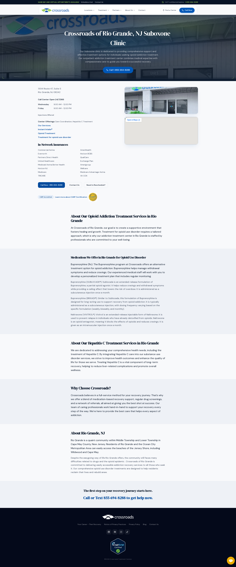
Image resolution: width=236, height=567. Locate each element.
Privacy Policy (134, 524)
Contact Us (99, 2)
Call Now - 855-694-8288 (51, 185)
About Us (129, 10)
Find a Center (170, 10)
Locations (88, 10)
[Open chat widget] (231, 561)
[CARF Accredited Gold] (93, 197)
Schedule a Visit (87, 2)
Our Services (44, 125)
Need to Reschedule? (96, 185)
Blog (144, 524)
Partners (116, 10)
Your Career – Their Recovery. (89, 524)
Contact (141, 10)
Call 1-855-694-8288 (119, 70)
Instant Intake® (45, 129)
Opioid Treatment (46, 133)
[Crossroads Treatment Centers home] (55, 10)
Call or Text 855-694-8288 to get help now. (118, 497)
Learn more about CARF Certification (71, 197)
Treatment (102, 10)
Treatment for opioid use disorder (54, 137)
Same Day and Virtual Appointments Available (58, 2)
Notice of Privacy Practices (115, 524)
